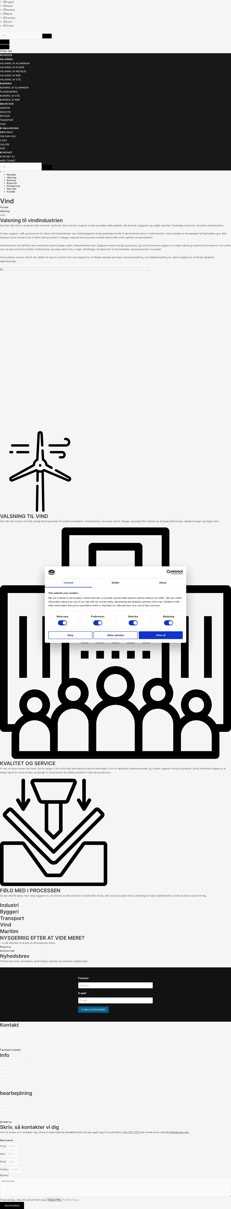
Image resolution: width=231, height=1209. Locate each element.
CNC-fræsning (8, 1105)
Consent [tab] (68, 582)
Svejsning (5, 1113)
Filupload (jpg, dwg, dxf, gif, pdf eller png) (23, 1199)
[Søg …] (21, 35)
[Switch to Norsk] (7, 13)
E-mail (82, 993)
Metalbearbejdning (10, 1098)
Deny (70, 635)
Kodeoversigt (7, 1071)
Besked (4, 1175)
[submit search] (47, 36)
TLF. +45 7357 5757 (11, 1034)
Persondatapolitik (9, 1060)
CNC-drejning (8, 1102)
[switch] (97, 622)
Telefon (4, 1169)
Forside (4, 207)
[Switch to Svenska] (9, 17)
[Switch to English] (8, 1)
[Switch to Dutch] (7, 21)
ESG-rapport (7, 1083)
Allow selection (115, 635)
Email (3, 1161)
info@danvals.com (10, 1041)
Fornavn (83, 978)
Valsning (4, 211)
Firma (3, 1146)
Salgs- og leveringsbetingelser (17, 1064)
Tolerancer (6, 1068)
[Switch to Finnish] (8, 25)
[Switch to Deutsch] (9, 9)
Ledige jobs (6, 1075)
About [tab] (162, 582)
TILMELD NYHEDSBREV (93, 1009)
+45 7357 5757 (131, 1132)
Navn (3, 1153)
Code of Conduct (9, 1079)
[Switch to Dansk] (8, 5)
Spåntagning (7, 1109)
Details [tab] (115, 582)
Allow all (160, 635)
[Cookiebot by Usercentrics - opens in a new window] (169, 572)
